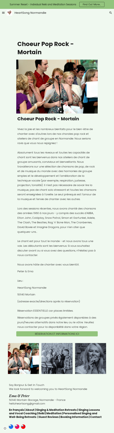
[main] (57, 49)
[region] (57, 4)
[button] (3, 12)
